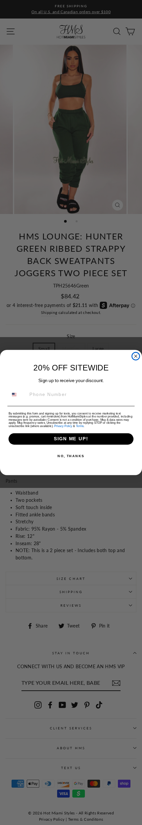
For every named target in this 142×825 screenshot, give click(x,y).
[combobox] (17, 394)
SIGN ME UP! (71, 438)
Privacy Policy (63, 425)
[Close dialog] (135, 356)
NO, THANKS (71, 456)
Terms (80, 425)
